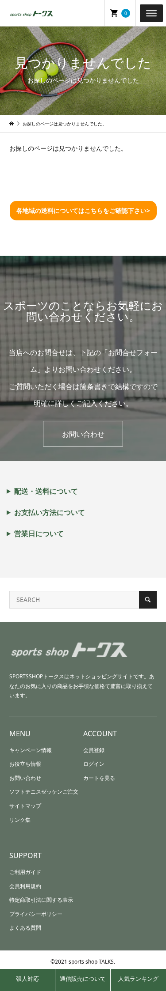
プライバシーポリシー (35, 914)
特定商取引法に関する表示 (41, 900)
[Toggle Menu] (151, 13)
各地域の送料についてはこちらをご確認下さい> (83, 210)
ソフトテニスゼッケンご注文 (43, 791)
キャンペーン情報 (30, 750)
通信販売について (83, 979)
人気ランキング (138, 979)
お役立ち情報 (25, 764)
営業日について (39, 533)
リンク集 (20, 820)
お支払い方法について (49, 512)
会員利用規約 (25, 886)
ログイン (93, 764)
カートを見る (99, 778)
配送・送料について (46, 491)
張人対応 (27, 979)
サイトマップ (25, 805)
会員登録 (93, 750)
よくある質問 (25, 927)
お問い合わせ (83, 434)
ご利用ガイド (25, 872)
